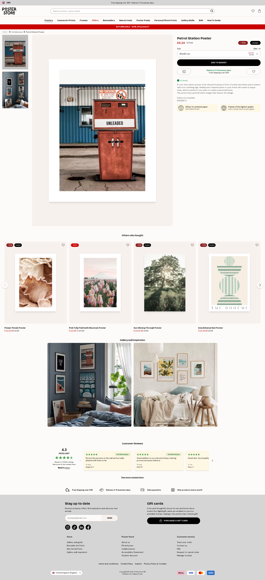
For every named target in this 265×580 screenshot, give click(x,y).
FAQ (178, 549)
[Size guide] (184, 71)
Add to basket (219, 62)
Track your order (184, 542)
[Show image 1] (15, 52)
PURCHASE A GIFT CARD (176, 521)
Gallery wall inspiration (77, 552)
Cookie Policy (127, 564)
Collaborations (128, 549)
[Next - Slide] (260, 285)
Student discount (130, 555)
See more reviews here (132, 477)
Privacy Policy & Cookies (155, 564)
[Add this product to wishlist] (254, 71)
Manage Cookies (184, 555)
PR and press (127, 545)
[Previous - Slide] (5, 285)
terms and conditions (108, 564)
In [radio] (260, 48)
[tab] (253, 11)
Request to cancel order (188, 552)
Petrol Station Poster (35, 32)
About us (126, 542)
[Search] (212, 11)
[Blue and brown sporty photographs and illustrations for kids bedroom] (89, 385)
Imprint (138, 564)
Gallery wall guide (75, 542)
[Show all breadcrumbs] (5, 32)
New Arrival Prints (74, 549)
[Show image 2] (15, 90)
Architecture (17, 32)
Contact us (182, 545)
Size (179, 48)
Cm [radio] (255, 48)
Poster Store (138, 572)
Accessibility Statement (132, 552)
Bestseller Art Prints (75, 545)
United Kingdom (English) (66, 573)
